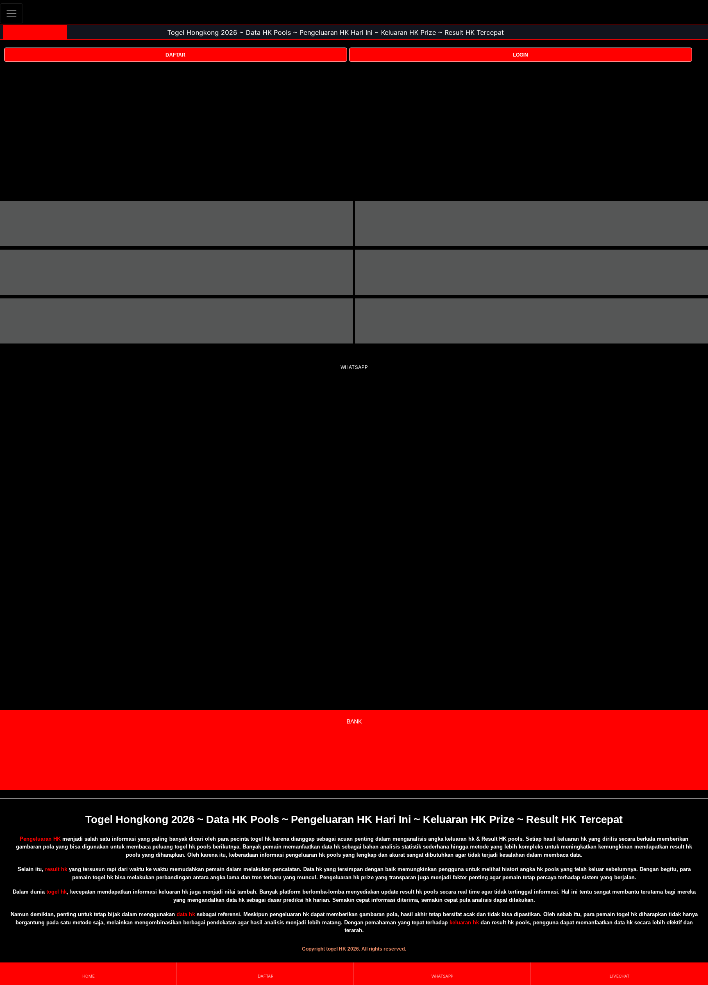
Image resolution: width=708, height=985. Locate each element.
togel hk (56, 892)
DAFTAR (176, 55)
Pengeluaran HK (40, 839)
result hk (56, 869)
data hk (186, 914)
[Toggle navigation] (11, 13)
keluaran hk (464, 922)
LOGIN (520, 55)
